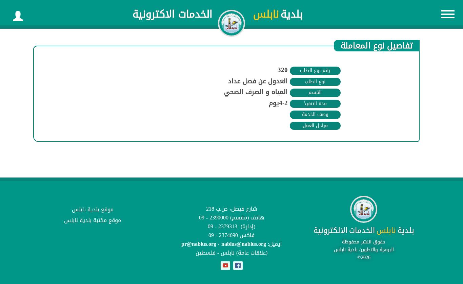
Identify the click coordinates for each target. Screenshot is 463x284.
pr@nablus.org (198, 244)
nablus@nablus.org (243, 244)
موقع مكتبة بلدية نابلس (92, 220)
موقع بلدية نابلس (93, 209)
